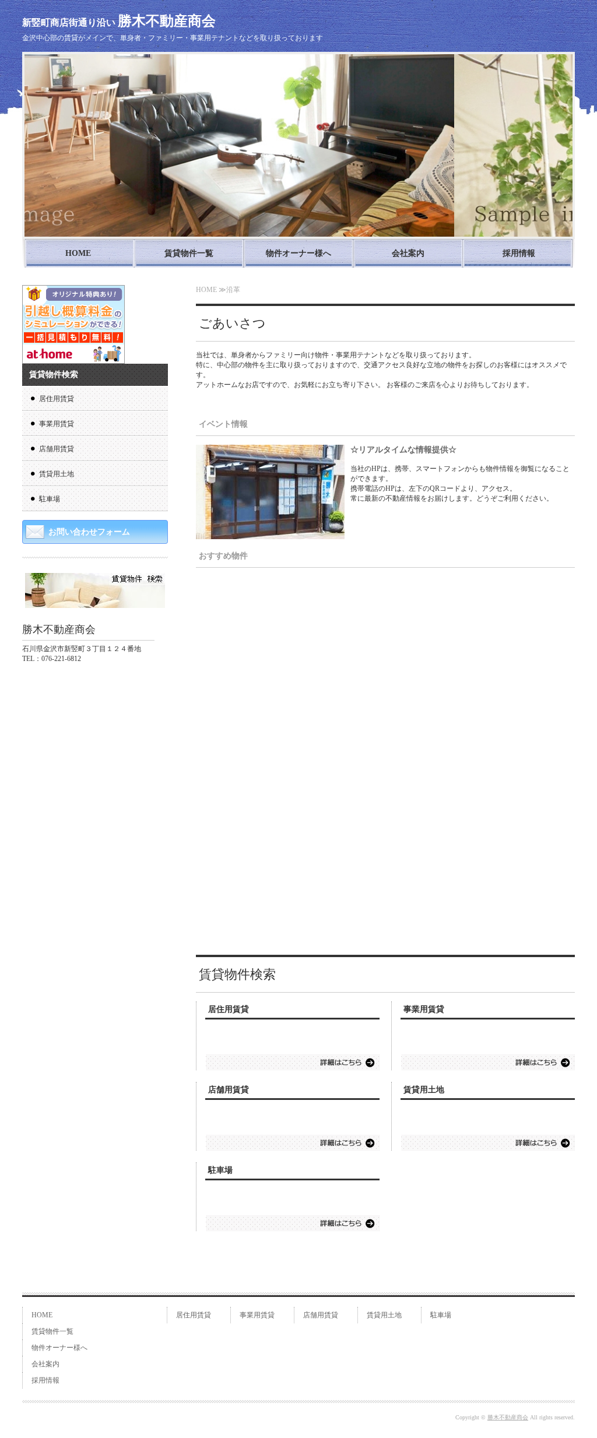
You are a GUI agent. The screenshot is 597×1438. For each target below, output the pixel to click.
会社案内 (408, 253)
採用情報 (519, 253)
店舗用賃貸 (228, 1089)
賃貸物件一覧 (188, 253)
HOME (78, 253)
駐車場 (220, 1170)
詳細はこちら (293, 1062)
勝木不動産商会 (507, 1417)
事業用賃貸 (423, 1009)
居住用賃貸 (228, 1009)
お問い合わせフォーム (89, 532)
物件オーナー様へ (298, 253)
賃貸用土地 (423, 1089)
